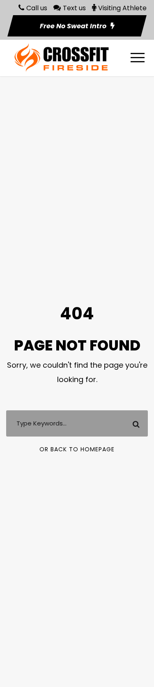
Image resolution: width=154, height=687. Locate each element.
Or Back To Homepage (77, 449)
